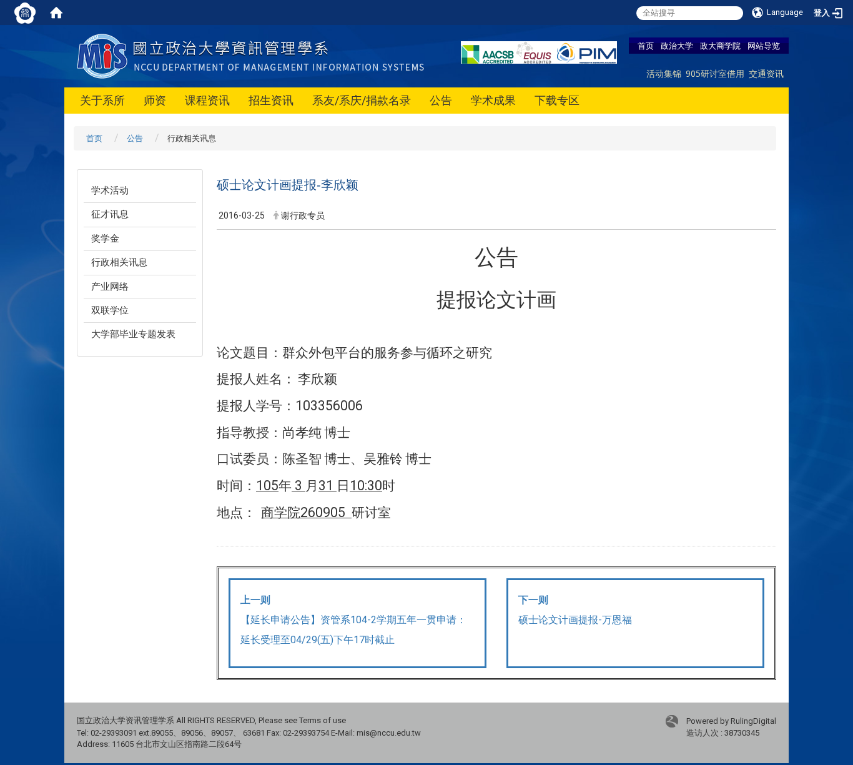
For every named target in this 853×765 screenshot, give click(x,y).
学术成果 (493, 100)
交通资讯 (766, 73)
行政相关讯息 (119, 262)
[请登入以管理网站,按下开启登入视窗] (25, 12)
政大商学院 (720, 45)
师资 (155, 100)
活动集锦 (663, 73)
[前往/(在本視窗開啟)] (253, 55)
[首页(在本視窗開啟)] (56, 12)
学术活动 (110, 190)
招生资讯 (271, 100)
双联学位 (110, 310)
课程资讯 (207, 100)
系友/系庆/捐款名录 (361, 100)
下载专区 (557, 100)
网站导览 (763, 45)
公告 (441, 100)
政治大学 (677, 45)
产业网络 (110, 286)
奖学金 (105, 238)
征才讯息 (110, 214)
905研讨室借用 (715, 73)
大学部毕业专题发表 (133, 334)
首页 (646, 45)
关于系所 (102, 100)
